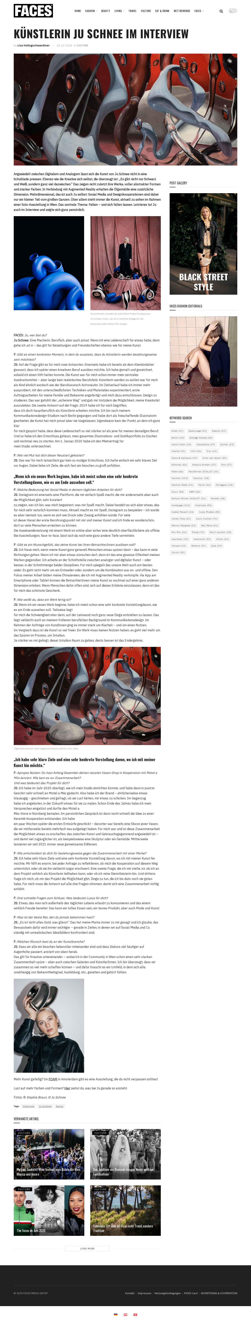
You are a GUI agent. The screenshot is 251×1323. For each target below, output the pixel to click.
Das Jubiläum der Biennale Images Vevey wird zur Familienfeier (123, 1172)
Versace (179, 545)
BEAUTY (105, 11)
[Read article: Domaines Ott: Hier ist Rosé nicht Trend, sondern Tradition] (125, 1210)
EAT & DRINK (162, 11)
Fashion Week (182, 485)
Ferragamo (224, 485)
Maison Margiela (184, 525)
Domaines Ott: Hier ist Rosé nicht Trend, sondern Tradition (123, 1228)
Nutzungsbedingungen (168, 1293)
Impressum (144, 1293)
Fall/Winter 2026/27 (204, 471)
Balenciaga (198, 431)
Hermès (218, 498)
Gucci (178, 491)
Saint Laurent (221, 532)
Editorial (179, 464)
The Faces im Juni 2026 (31, 1230)
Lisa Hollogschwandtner (34, 45)
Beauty (219, 431)
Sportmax (180, 539)
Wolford (198, 545)
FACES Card (190, 1293)
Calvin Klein (181, 444)
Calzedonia (205, 444)
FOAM (53, 1079)
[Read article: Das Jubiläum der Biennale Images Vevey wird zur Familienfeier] (125, 1154)
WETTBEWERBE (182, 11)
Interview (28, 1106)
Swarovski (202, 539)
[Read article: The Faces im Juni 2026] (49, 1210)
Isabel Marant (183, 512)
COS (196, 451)
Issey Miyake (209, 512)
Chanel (179, 451)
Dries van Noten (215, 458)
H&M (194, 491)
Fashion (180, 478)
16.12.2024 (65, 45)
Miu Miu (179, 532)
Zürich (178, 552)
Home (78, 11)
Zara (216, 545)
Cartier (227, 444)
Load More (87, 1248)
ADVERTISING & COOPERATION (219, 1293)
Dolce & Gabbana (184, 458)
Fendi (204, 485)
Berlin (178, 437)
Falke (178, 471)
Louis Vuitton (207, 518)
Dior (212, 451)
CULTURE (146, 11)
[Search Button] (221, 11)
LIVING (118, 11)
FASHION (90, 11)
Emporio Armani (204, 464)
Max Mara (209, 525)
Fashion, (201, 478)
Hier (67, 1088)
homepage (181, 505)
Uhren (222, 539)
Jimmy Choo (181, 518)
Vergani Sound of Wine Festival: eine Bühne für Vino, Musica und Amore (48, 1172)
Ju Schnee (45, 1106)
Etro (226, 464)
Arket (178, 431)
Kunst (59, 1106)
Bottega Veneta (201, 437)
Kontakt (130, 1293)
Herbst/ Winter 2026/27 (189, 498)
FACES (198, 11)
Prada (198, 532)
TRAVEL (132, 11)
